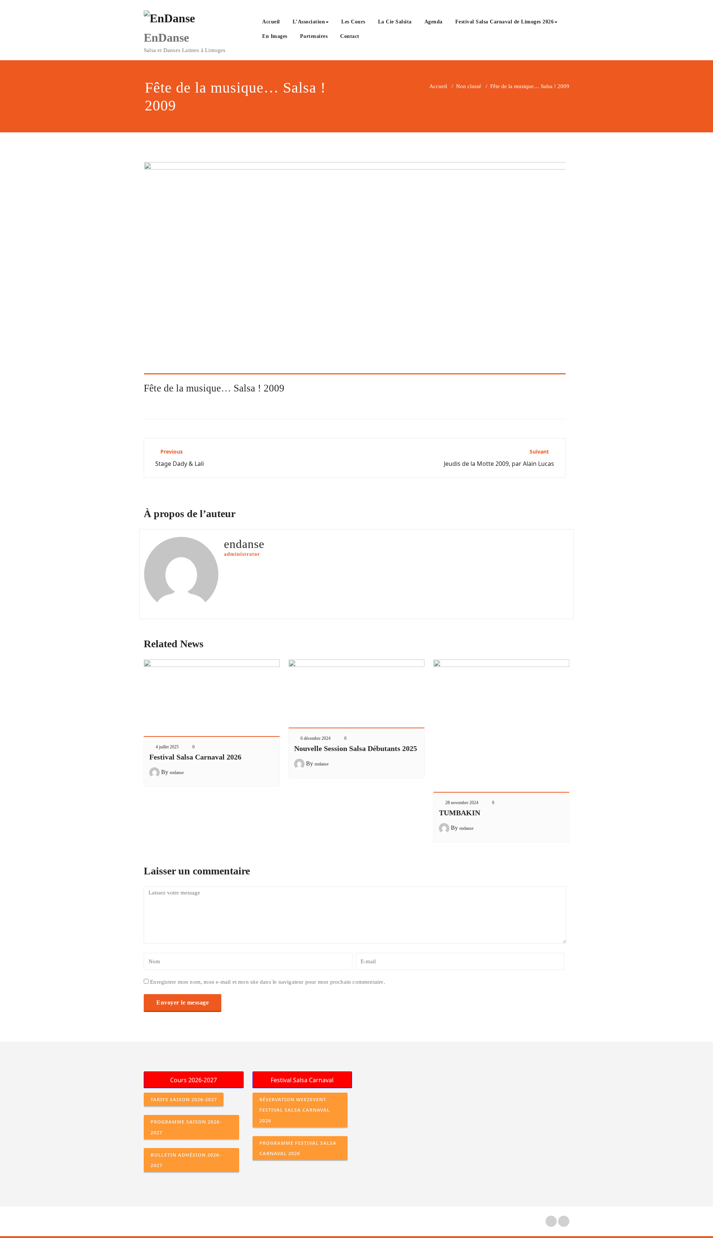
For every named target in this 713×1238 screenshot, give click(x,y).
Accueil (271, 22)
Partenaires (314, 36)
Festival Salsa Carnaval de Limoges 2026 (504, 22)
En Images (274, 36)
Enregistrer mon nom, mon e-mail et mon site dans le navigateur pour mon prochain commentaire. (267, 982)
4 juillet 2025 (167, 746)
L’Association (309, 22)
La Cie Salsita (395, 22)
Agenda (433, 22)
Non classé (468, 86)
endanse (177, 772)
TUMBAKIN (459, 813)
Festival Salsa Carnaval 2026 (195, 757)
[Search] (374, 37)
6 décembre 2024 (315, 738)
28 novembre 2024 (461, 802)
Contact (349, 36)
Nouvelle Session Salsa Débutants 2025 (355, 748)
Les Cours (353, 22)
